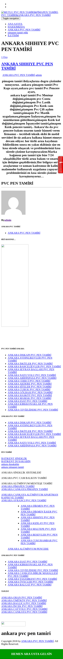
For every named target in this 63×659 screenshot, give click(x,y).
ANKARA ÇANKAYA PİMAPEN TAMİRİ (24, 489)
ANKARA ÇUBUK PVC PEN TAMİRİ (29, 389)
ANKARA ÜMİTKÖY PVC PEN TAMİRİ (24, 600)
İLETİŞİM (13, 35)
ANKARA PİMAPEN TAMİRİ (17, 486)
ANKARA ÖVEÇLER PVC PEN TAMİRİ (30, 581)
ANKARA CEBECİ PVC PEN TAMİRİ (29, 381)
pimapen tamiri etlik (18, 32)
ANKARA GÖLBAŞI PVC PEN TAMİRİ (30, 392)
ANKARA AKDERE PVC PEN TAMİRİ (30, 383)
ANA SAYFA (15, 24)
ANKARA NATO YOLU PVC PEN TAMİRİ (32, 375)
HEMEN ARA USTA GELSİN (31, 654)
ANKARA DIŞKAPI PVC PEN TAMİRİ (29, 355)
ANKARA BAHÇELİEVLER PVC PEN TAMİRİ (34, 366)
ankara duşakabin (10, 464)
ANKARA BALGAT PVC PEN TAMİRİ (29, 584)
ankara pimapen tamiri (12, 467)
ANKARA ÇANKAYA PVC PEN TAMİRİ (24, 612)
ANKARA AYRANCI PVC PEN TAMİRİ (23, 500)
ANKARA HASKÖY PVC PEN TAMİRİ (30, 395)
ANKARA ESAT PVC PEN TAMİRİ (27, 401)
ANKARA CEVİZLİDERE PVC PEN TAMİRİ (33, 409)
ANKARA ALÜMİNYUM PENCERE (28, 548)
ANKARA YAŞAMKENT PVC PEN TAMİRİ (32, 579)
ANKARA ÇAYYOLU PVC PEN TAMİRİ (24, 609)
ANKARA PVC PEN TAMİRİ (24, 29)
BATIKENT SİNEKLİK (14, 458)
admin (39, 75)
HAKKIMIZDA (16, 26)
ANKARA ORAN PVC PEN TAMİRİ (21, 597)
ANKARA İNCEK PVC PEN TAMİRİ (21, 606)
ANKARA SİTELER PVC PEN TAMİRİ (29, 386)
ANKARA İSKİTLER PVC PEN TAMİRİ (30, 363)
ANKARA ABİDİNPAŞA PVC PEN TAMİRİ (32, 378)
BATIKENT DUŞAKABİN (16, 461)
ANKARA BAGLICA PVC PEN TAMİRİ (23, 603)
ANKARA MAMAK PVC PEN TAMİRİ (29, 398)
